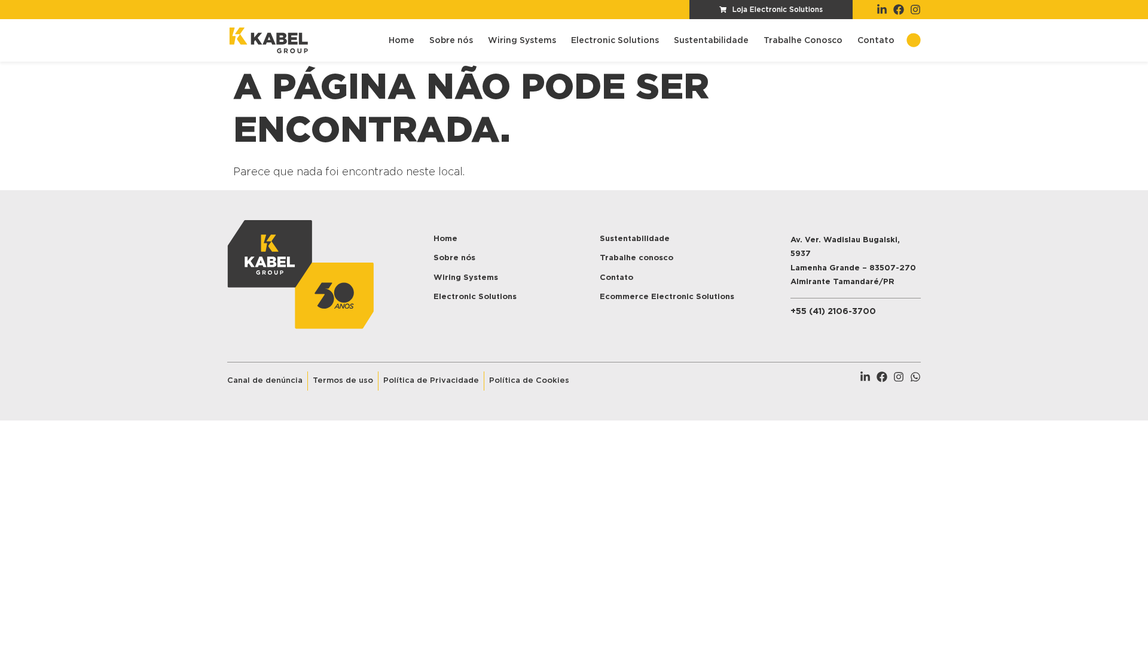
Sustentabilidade (711, 40)
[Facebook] (898, 9)
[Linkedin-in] (882, 9)
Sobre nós (451, 40)
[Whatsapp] (915, 376)
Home (401, 40)
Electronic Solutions (615, 40)
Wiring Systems (522, 40)
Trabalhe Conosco (803, 40)
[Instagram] (915, 9)
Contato (875, 40)
